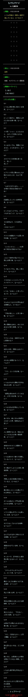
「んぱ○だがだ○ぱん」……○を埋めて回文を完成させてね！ (13, 188)
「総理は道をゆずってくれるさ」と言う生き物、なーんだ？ (14, 396)
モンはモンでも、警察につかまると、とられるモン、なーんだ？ (14, 147)
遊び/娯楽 (9, 93)
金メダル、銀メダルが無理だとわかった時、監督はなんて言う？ (14, 421)
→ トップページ (14, 692)
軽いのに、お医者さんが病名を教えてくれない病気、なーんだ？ (14, 659)
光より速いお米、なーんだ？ (14, 592)
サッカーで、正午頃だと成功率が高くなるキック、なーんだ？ (14, 559)
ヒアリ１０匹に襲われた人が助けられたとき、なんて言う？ (14, 175)
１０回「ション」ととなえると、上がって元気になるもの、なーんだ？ (14, 134)
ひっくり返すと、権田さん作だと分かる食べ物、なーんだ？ (14, 120)
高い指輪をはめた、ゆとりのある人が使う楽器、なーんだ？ (14, 327)
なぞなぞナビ (14, 3)
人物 (7, 90)
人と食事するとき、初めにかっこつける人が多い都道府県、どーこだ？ (14, 434)
